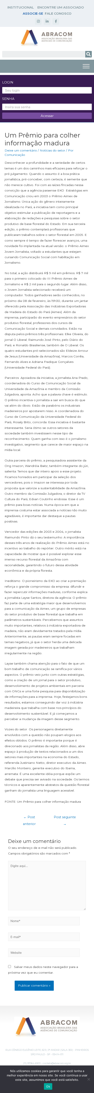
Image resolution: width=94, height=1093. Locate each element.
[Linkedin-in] (47, 21)
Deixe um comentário (21, 150)
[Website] (44, 953)
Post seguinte (65, 818)
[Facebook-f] (55, 21)
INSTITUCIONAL (20, 7)
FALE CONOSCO (58, 13)
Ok (48, 1086)
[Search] (88, 54)
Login (7, 82)
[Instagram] (38, 21)
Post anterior (29, 818)
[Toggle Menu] (86, 66)
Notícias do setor (52, 150)
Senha (8, 99)
